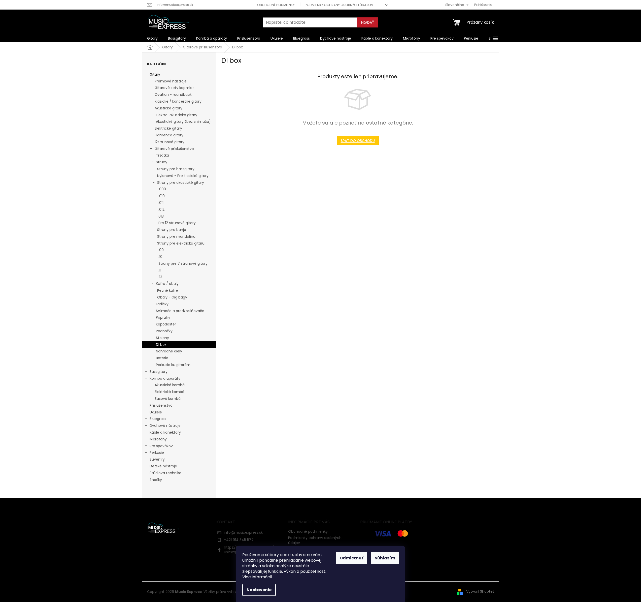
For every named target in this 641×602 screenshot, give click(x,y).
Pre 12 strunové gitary (177, 222)
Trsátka (162, 155)
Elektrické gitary (168, 128)
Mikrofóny (158, 439)
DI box (161, 344)
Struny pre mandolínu (176, 236)
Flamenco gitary (169, 135)
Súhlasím (385, 558)
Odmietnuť (351, 558)
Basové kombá (168, 398)
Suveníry (157, 459)
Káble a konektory (165, 432)
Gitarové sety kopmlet (174, 87)
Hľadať (367, 22)
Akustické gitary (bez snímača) (183, 121)
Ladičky (162, 304)
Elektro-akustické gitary (176, 114)
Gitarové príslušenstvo (174, 148)
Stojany (162, 337)
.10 (160, 256)
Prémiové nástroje (171, 81)
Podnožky (164, 331)
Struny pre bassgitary (175, 168)
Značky (156, 479)
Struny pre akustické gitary (180, 182)
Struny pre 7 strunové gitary (183, 263)
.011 (160, 202)
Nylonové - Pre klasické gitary (183, 175)
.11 (159, 270)
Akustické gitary (168, 108)
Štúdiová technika (165, 472)
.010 (161, 195)
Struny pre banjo (171, 229)
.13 (160, 277)
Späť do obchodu (358, 140)
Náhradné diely (169, 351)
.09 (161, 249)
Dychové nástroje (165, 425)
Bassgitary (158, 371)
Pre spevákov (161, 445)
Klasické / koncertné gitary (178, 101)
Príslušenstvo (161, 405)
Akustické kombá (170, 384)
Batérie (162, 357)
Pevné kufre (167, 290)
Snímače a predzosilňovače (180, 310)
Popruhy (163, 317)
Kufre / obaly (167, 283)
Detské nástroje (163, 466)
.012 (161, 209)
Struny (161, 162)
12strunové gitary (169, 141)
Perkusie (157, 452)
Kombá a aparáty (165, 378)
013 (161, 216)
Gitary (155, 74)
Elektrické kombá (169, 391)
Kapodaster (166, 324)
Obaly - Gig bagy (172, 297)
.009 (162, 189)
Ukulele (156, 412)
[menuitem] (152, 38)
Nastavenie (259, 590)
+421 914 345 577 (239, 539)
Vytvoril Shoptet (480, 591)
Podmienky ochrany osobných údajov (339, 5)
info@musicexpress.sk (243, 532)
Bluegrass (158, 418)
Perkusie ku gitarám (173, 364)
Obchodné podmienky (276, 5)
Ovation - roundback (173, 94)
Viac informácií (257, 577)
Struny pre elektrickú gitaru (181, 243)
